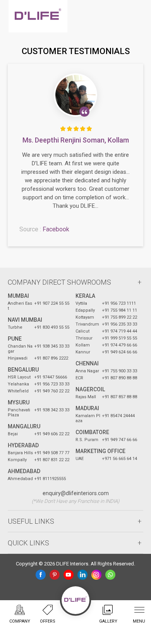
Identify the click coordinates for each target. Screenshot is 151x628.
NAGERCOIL (90, 389)
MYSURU (18, 402)
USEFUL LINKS (31, 521)
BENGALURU (23, 370)
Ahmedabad (24, 471)
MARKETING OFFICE (100, 451)
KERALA (85, 296)
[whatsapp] (110, 575)
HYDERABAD (23, 445)
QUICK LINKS (28, 543)
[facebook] (41, 575)
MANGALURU (24, 426)
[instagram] (96, 575)
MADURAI (87, 408)
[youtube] (68, 575)
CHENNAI (87, 363)
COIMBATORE (92, 432)
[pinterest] (55, 575)
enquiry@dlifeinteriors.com (76, 493)
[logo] (38, 16)
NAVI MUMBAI (25, 320)
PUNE (15, 339)
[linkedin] (82, 575)
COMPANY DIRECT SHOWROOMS (59, 282)
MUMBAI (18, 296)
